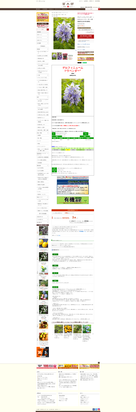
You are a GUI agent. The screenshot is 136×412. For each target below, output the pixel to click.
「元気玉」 (59, 268)
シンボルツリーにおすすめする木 (43, 100)
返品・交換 (82, 371)
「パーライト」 (61, 301)
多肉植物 (40, 162)
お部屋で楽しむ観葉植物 (43, 157)
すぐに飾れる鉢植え (42, 160)
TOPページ (39, 34)
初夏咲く (63, 14)
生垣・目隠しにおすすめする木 (43, 104)
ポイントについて (84, 403)
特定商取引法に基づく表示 (44, 409)
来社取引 (38, 9)
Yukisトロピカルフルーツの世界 (43, 71)
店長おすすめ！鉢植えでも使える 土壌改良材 (43, 178)
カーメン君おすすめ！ (42, 208)
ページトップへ (99, 363)
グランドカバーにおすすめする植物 (43, 108)
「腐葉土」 (78, 301)
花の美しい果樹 (41, 61)
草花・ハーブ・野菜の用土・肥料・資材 (43, 150)
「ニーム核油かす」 (62, 267)
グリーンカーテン (42, 146)
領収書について (84, 400)
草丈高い (59, 14)
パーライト (62, 157)
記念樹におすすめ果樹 (42, 55)
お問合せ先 (39, 393)
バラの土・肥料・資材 (42, 87)
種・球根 (40, 138)
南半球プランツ (41, 117)
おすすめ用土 (41, 167)
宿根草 (39, 135)
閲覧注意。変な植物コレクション (43, 204)
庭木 (38, 97)
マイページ (58, 9)
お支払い (38, 371)
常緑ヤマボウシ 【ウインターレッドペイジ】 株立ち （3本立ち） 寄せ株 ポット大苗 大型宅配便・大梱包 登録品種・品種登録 (43, 316)
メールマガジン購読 (63, 398)
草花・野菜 (39, 133)
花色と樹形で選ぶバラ (42, 90)
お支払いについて (84, 398)
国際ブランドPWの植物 (43, 210)
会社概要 (38, 409)
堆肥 (71, 157)
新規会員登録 (62, 395)
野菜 (39, 143)
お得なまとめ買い (42, 68)
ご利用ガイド (91, 1)
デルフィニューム (65, 12)
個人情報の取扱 (51, 409)
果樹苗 (38, 49)
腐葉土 (66, 157)
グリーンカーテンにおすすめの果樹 (43, 65)
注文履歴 (39, 43)
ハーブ (39, 140)
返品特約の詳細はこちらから (83, 46)
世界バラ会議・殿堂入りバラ (43, 93)
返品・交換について (85, 402)
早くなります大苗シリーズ (43, 52)
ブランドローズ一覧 (42, 77)
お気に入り (52, 9)
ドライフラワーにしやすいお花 (43, 200)
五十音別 (59, 12)
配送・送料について (85, 397)
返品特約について (58, 409)
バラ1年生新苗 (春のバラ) (43, 81)
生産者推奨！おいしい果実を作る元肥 (43, 174)
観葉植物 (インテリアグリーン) (41, 154)
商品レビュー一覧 (63, 400)
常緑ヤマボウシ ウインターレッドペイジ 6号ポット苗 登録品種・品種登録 (43, 263)
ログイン (81, 1)
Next (93, 334)
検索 (99, 9)
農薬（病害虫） (41, 181)
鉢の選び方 (39, 222)
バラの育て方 (40, 219)
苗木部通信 (97, 1)
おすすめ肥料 (41, 170)
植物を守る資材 (41, 184)
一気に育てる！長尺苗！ (43, 84)
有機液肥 (68, 267)
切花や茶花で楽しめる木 (43, 112)
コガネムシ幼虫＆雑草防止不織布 (43, 188)
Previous (53, 334)
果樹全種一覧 (41, 58)
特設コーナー (40, 197)
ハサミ (39, 191)
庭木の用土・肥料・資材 (43, 130)
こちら (59, 235)
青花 (65, 14)
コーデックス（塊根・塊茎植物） (43, 121)
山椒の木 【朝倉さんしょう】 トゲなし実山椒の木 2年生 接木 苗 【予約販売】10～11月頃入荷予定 (43, 288)
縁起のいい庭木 (41, 127)
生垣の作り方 (40, 216)
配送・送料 (60, 371)
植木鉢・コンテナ (42, 194)
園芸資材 (39, 165)
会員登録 (86, 1)
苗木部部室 (45, 9)
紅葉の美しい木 (41, 124)
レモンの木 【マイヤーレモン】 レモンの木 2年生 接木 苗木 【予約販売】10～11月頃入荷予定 (43, 249)
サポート (81, 393)
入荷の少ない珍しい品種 (43, 114)
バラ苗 (38, 75)
